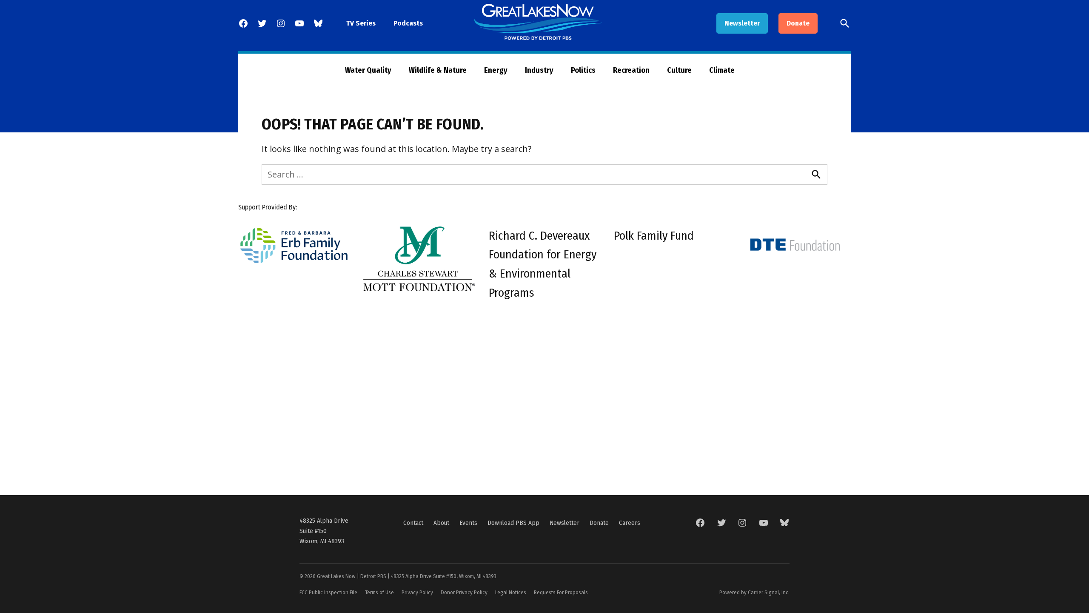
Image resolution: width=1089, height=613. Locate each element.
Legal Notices (510, 592)
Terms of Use (379, 592)
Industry (539, 70)
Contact (413, 523)
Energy (495, 70)
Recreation (631, 70)
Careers (629, 523)
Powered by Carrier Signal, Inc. (754, 592)
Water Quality (368, 70)
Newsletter (742, 23)
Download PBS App (513, 523)
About (441, 523)
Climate (722, 70)
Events (468, 523)
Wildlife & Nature (438, 70)
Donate (798, 23)
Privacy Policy (417, 592)
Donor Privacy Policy (464, 592)
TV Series (361, 23)
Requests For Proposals (561, 592)
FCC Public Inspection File (328, 592)
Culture (679, 70)
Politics (583, 70)
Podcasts (408, 23)
